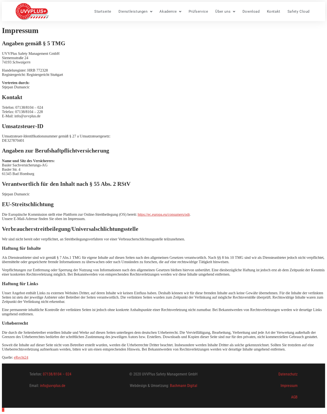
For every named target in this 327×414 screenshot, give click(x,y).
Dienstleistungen (133, 11)
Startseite (102, 11)
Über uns (223, 11)
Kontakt (273, 11)
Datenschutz (288, 374)
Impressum (289, 385)
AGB (294, 397)
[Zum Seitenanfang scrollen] (3, 410)
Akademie (168, 11)
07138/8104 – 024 (57, 374)
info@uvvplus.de (52, 385)
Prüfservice (198, 11)
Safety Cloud (299, 11)
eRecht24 (21, 357)
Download (251, 11)
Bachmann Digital (183, 385)
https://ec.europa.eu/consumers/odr (164, 214)
